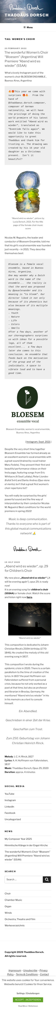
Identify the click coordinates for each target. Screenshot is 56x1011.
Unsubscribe (30, 970)
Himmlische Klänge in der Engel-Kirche (26, 845)
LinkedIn (9, 806)
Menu (30, 27)
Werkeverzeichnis (15, 925)
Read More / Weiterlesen (28, 1006)
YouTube (9, 793)
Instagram (10, 800)
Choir (8, 893)
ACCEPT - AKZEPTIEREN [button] (28, 999)
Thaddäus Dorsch (27, 15)
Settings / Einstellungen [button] (28, 993)
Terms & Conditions (27, 974)
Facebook (10, 813)
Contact (44, 974)
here (29, 597)
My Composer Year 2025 (18, 839)
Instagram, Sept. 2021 (38, 441)
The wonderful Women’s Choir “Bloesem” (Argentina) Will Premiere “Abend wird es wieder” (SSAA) (27, 855)
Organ (8, 906)
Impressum (15, 970)
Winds (8, 912)
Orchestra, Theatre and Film (20, 919)
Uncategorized (13, 819)
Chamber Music (13, 900)
